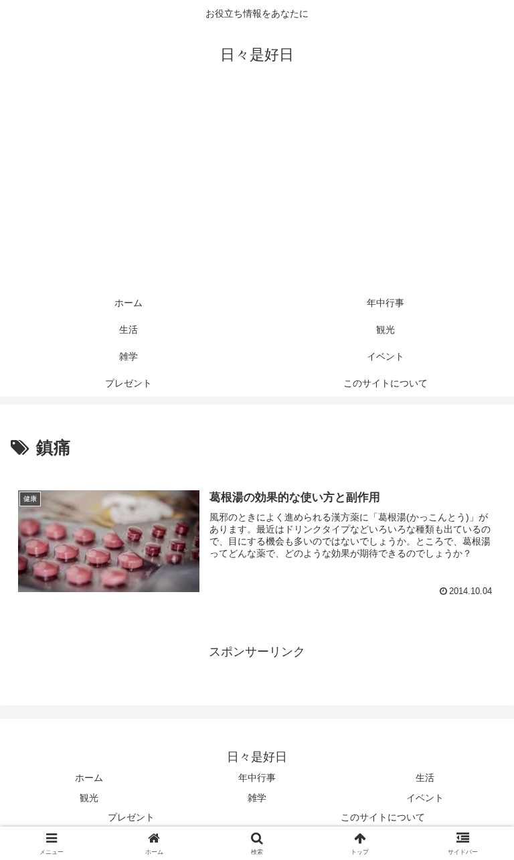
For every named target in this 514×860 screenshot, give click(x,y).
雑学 (257, 797)
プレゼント (131, 817)
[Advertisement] (257, 189)
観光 (89, 797)
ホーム (89, 777)
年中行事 (257, 777)
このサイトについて (383, 817)
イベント (425, 797)
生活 (425, 777)
